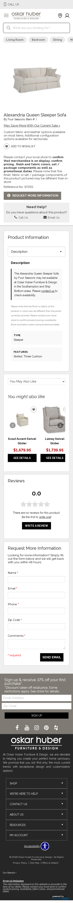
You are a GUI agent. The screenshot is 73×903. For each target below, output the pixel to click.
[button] (6, 15)
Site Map (34, 862)
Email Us (53, 217)
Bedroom (38, 39)
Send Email (51, 657)
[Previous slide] (13, 425)
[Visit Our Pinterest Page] (46, 727)
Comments (16, 636)
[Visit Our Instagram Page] (36, 727)
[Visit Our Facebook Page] (17, 727)
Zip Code (15, 620)
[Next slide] (60, 425)
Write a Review (36, 525)
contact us (48, 291)
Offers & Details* (50, 862)
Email (12, 588)
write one (45, 517)
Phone (13, 604)
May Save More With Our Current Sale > (32, 125)
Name (13, 573)
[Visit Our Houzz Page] (56, 727)
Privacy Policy (20, 862)
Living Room (15, 39)
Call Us (23, 217)
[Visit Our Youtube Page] (27, 727)
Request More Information (35, 195)
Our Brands (9, 872)
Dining (57, 39)
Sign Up (36, 715)
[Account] (67, 16)
